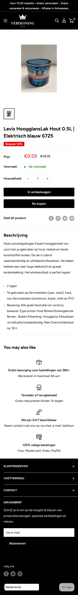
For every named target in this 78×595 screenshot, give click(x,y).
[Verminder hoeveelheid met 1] (28, 178)
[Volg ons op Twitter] (13, 573)
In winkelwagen (39, 192)
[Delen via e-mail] (71, 218)
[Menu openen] (5, 20)
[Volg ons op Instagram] (19, 573)
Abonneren (17, 543)
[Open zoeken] (57, 21)
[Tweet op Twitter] (64, 218)
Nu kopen (39, 204)
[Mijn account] (64, 21)
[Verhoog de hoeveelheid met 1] (47, 178)
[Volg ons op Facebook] (6, 573)
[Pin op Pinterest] (58, 218)
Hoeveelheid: (13, 178)
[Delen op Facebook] (51, 218)
